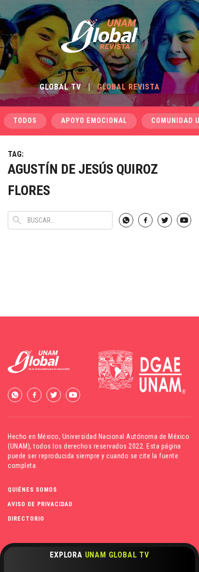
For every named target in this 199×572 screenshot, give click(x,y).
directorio (26, 518)
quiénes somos (32, 489)
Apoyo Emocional (94, 121)
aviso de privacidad (40, 504)
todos (25, 121)
